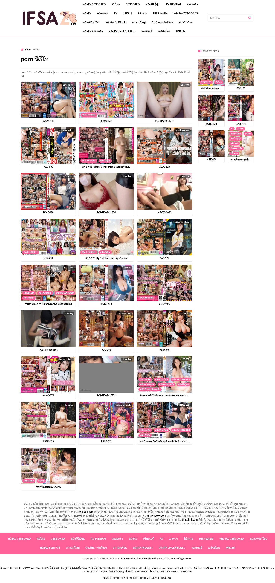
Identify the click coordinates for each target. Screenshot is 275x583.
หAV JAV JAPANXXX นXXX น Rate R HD (135, 559)
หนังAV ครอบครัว (93, 31)
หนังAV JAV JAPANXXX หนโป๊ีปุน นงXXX (43, 568)
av (115, 13)
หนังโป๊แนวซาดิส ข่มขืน (150, 389)
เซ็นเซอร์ (102, 13)
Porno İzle (144, 578)
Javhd (155, 578)
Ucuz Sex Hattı (184, 571)
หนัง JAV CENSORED (185, 13)
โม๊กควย (142, 13)
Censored (133, 4)
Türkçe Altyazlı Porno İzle (125, 571)
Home (28, 49)
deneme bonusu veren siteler (72, 47)
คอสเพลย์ (146, 31)
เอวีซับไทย (164, 31)
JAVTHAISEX (95, 571)
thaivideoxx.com (156, 516)
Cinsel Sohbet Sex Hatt (130, 568)
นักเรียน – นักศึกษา (162, 22)
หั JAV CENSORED (216, 568)
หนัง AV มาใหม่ (91, 22)
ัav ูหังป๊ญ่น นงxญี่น (72, 568)
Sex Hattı (166, 568)
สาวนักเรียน (186, 22)
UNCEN (180, 31)
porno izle (34, 47)
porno (24, 47)
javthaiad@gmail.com (181, 559)
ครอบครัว (192, 4)
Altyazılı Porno (111, 578)
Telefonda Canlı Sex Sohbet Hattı (190, 568)
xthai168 (166, 578)
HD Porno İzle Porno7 (149, 571)
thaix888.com (190, 519)
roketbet (153, 47)
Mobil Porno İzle (168, 571)
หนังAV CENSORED (94, 4)
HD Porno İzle (129, 578)
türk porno (156, 568)
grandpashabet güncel (173, 47)
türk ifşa (146, 568)
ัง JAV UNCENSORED (11, 568)
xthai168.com (86, 512)
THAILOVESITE (234, 568)
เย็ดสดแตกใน (236, 148)
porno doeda (47, 47)
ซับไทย (116, 4)
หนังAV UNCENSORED (122, 31)
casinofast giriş (136, 47)
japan (127, 13)
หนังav (87, 13)
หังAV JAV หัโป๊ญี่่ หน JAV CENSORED (100, 568)
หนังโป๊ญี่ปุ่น (153, 4)
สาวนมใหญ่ (139, 22)
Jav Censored (89, 115)
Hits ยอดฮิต (160, 13)
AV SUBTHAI (173, 4)
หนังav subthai (116, 22)
